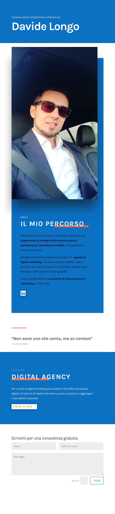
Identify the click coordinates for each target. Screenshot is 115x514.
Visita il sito (22, 406)
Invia (97, 480)
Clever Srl (66, 257)
